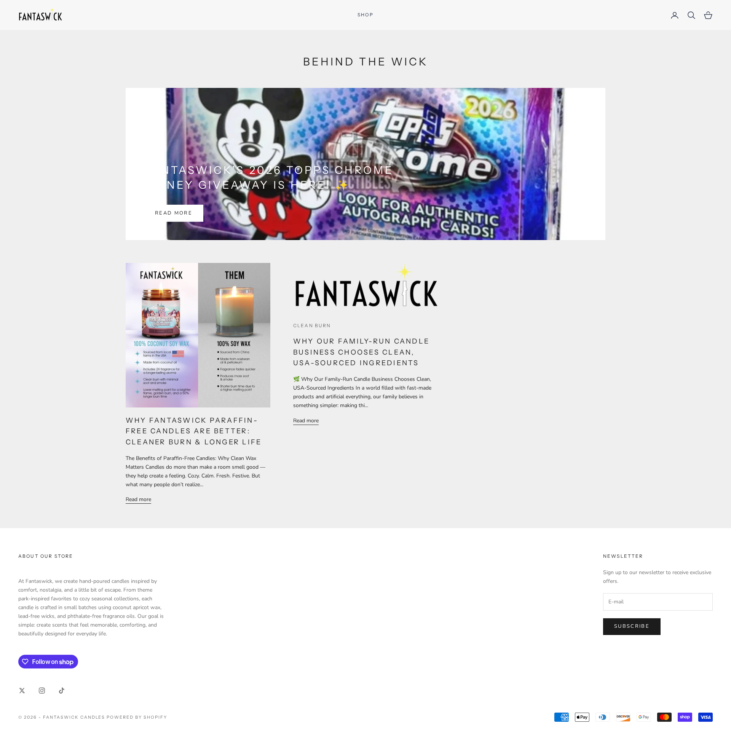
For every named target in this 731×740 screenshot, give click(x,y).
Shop (365, 15)
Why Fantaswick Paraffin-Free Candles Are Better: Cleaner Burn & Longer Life (194, 431)
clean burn (312, 325)
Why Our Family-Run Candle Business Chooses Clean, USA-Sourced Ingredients (361, 352)
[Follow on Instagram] (42, 690)
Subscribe (632, 626)
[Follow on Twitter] (22, 690)
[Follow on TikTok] (61, 690)
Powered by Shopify (137, 717)
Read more (173, 213)
